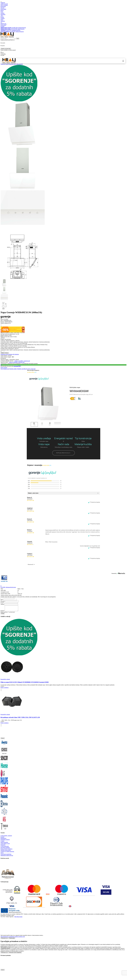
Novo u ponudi (4, 5)
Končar (2, 17)
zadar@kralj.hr (20, 29)
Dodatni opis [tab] (6, 368)
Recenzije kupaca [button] (33, 370)
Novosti (2, 7)
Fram (2, 11)
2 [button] (33, 564)
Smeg (2, 19)
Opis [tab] (2, 368)
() (17, 366)
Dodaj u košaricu (4, 352)
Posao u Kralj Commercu (6, 848)
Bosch (2, 10)
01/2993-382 (9, 27)
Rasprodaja (3, 6)
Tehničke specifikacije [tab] (22, 368)
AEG (2, 15)
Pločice (85, 60)
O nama (2, 841)
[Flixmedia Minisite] (4, 582)
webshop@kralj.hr (16, 30)
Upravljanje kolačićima (6, 854)
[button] (63, 372)
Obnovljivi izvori (92, 60)
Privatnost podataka (5, 847)
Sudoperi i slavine (48, 60)
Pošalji (2, 613)
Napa (2, 367)
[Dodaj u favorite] (1, 724)
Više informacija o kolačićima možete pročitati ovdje (13, 936)
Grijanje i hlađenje (58, 60)
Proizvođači (3, 9)
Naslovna (3, 2)
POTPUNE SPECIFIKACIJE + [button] (63, 452)
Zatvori (2, 738)
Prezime (2, 601)
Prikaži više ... (4, 23)
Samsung (3, 21)
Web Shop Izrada (18, 916)
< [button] (27, 564)
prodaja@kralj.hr (22, 27)
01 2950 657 (8, 31)
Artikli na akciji (4, 3)
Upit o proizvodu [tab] (31, 368)
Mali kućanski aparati (68, 60)
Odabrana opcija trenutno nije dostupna (10, 354)
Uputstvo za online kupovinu (7, 851)
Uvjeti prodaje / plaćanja (6, 835)
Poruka (2, 610)
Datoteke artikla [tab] (13, 368)
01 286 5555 (6, 30)
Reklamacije (3, 838)
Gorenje (2, 13)
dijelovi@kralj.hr (20, 31)
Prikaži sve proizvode (5, 48)
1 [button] (32, 564)
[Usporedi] (1, 690)
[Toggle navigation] (1, 1)
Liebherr (3, 18)
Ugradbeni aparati (31, 60)
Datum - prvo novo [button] (33, 493)
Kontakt (2, 26)
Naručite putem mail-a (6, 850)
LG (1, 22)
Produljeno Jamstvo (5, 839)
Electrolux (3, 14)
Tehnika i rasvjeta (79, 60)
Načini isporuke (4, 842)
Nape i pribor (40, 60)
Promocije (3, 844)
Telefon (2, 604)
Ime (1, 599)
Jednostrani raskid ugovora (7, 855)
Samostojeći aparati (21, 60)
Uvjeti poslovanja (5, 846)
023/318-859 (9, 29)
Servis (2, 852)
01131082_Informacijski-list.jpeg (8, 587)
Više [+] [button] (47, 534)
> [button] (34, 564)
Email (2, 602)
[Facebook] (4, 867)
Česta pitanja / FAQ (5, 843)
